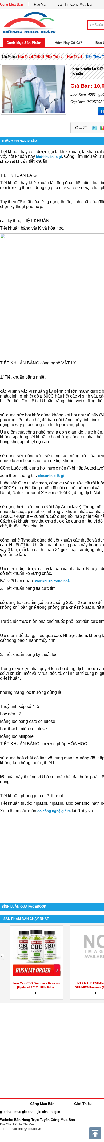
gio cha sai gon (48, 1112)
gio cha (5, 1112)
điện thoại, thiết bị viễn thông (40, 56)
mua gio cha (23, 1112)
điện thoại (74, 56)
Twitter (94, 128)
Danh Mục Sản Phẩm (24, 43)
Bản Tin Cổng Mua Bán (75, 4)
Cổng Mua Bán (11, 4)
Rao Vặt (40, 4)
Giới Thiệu (83, 1104)
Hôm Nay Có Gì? (68, 43)
